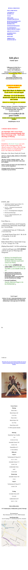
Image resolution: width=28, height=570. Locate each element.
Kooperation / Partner (11, 34)
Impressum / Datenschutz (11, 39)
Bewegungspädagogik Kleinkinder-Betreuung (14, 22)
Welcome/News (12, 10)
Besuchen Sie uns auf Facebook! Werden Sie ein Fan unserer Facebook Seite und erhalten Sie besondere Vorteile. (14, 363)
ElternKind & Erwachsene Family (13, 28)
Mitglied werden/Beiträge (13, 18)
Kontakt (10, 36)
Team (9, 16)
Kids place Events (13, 31)
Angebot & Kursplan (10, 13)
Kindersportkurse (13, 25)
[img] (14, 3)
